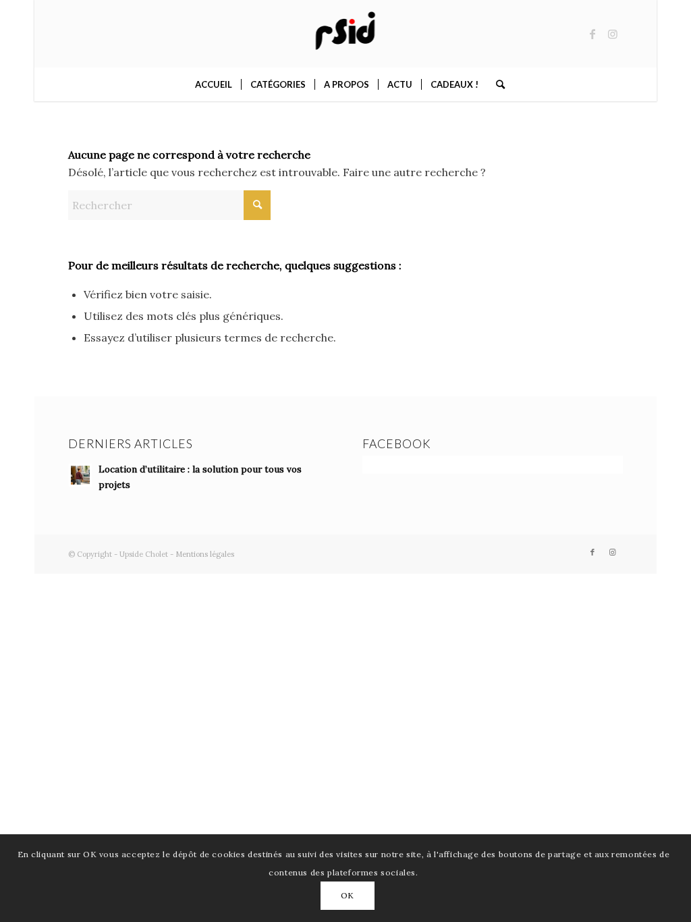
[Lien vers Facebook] (592, 34)
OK (347, 895)
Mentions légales (204, 554)
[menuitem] (213, 84)
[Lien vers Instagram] (613, 34)
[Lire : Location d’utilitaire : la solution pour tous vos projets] (80, 475)
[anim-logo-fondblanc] (346, 33)
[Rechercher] (496, 84)
